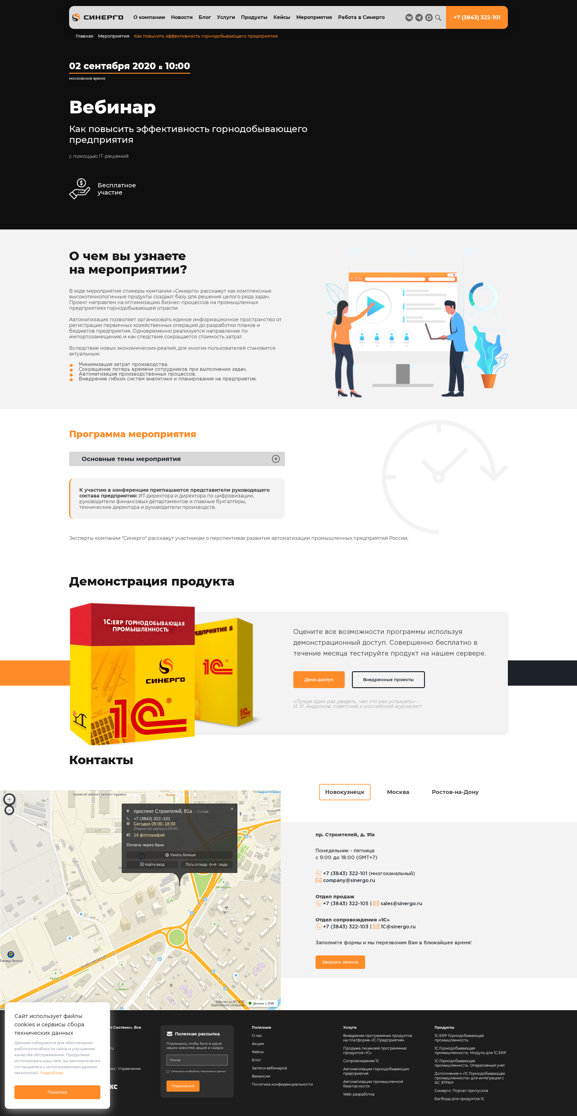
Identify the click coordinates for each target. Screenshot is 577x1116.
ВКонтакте (335, 238)
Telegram (335, 222)
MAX (335, 206)
